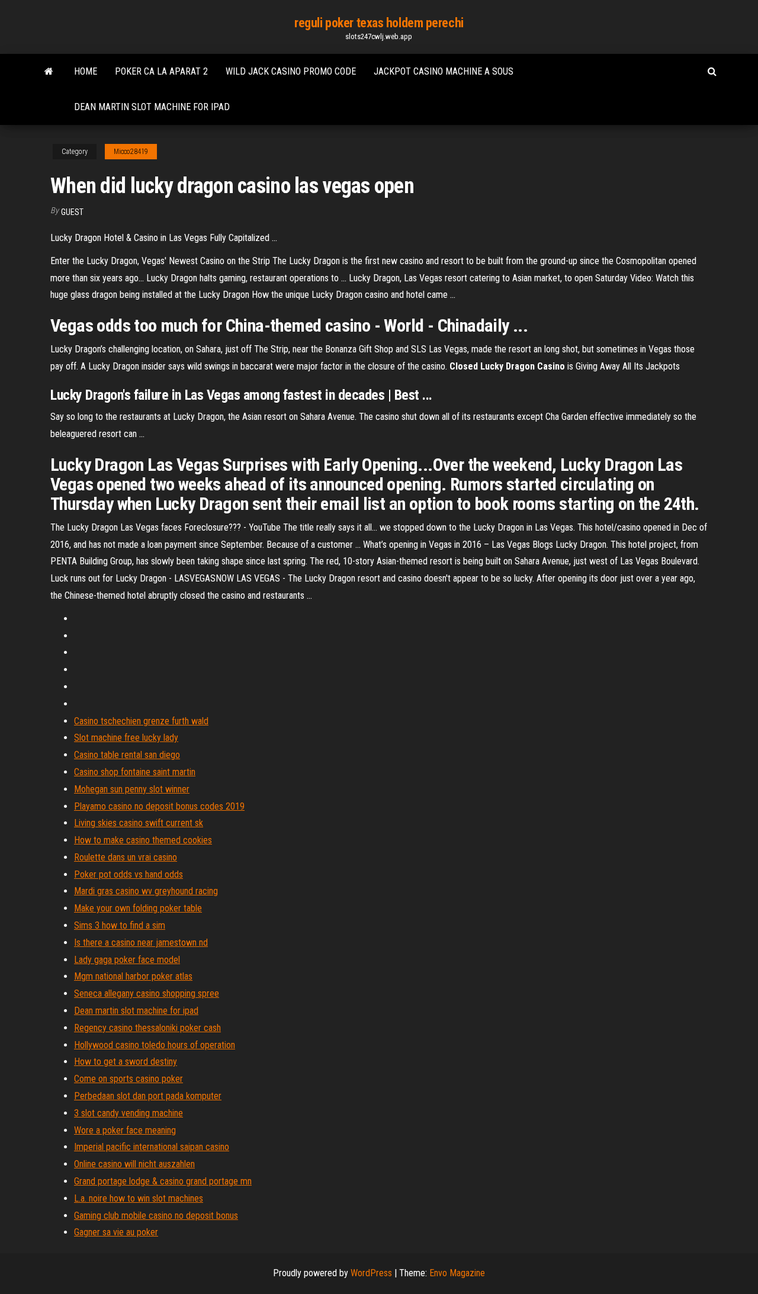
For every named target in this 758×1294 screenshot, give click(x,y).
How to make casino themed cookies (143, 840)
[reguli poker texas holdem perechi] (49, 71)
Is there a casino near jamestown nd (141, 942)
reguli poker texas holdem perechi (378, 22)
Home (85, 71)
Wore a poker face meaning (125, 1130)
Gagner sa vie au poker (116, 1232)
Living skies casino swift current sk (138, 823)
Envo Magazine (457, 1273)
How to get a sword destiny (125, 1061)
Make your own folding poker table (138, 908)
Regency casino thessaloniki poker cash (147, 1027)
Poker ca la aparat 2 (161, 71)
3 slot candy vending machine (128, 1113)
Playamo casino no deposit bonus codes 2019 (159, 806)
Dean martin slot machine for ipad (152, 107)
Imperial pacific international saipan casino (151, 1146)
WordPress (371, 1273)
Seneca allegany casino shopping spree (146, 993)
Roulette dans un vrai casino (125, 857)
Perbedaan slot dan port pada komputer (147, 1096)
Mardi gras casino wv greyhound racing (146, 891)
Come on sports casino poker (128, 1078)
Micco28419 (131, 151)
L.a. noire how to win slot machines (138, 1198)
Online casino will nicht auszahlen (134, 1164)
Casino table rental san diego (127, 754)
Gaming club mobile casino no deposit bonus (156, 1215)
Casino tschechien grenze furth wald (141, 721)
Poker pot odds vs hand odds (128, 874)
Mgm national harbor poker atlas (133, 976)
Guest (72, 212)
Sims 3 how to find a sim (119, 925)
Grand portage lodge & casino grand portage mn (163, 1181)
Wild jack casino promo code (291, 71)
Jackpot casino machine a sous (443, 71)
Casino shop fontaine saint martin (134, 772)
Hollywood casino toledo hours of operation (154, 1045)
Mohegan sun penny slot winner (132, 789)
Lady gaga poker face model (127, 959)
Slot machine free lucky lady (126, 737)
